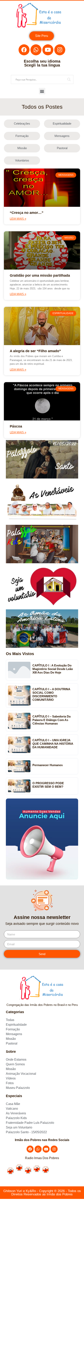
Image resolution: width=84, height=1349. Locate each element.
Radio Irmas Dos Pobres (42, 1158)
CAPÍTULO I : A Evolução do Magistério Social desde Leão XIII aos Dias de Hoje (52, 669)
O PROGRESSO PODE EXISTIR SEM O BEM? (48, 784)
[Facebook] (24, 49)
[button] (42, 91)
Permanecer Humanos (47, 765)
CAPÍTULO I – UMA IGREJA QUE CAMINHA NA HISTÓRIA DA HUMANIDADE (52, 743)
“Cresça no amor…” (26, 213)
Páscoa (16, 426)
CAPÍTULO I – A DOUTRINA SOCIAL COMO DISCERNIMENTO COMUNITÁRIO (51, 694)
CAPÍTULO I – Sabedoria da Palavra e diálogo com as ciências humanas (51, 720)
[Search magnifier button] (69, 79)
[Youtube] (47, 49)
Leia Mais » (18, 218)
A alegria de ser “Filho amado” (35, 351)
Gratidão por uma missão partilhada (40, 275)
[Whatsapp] (35, 49)
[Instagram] (59, 49)
